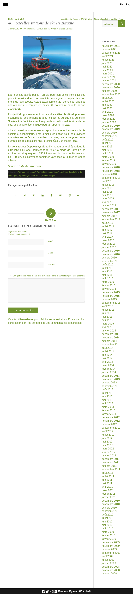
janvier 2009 (109, 563)
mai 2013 (107, 400)
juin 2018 (107, 188)
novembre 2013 (111, 379)
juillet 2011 (108, 476)
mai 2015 (107, 316)
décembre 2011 (111, 459)
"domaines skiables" (27, 172)
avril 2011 (107, 486)
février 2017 (108, 243)
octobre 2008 (109, 573)
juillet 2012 (108, 434)
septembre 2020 (111, 94)
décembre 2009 (111, 542)
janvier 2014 (109, 372)
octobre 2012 (109, 424)
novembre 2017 (111, 212)
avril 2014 (107, 361)
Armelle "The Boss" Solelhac (62, 29)
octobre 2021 (109, 49)
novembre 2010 (111, 504)
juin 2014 (107, 354)
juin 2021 (107, 63)
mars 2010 (108, 532)
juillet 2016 (108, 268)
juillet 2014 (108, 351)
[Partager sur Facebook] (16, 195)
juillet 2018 (108, 184)
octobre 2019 (109, 132)
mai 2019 (107, 150)
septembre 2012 (111, 427)
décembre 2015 (111, 292)
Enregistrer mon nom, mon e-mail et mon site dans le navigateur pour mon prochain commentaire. (49, 277)
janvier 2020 (109, 122)
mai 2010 (107, 525)
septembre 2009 (111, 552)
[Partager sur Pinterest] (34, 195)
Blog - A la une (16, 18)
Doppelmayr (34, 146)
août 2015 (107, 306)
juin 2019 (107, 146)
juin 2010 (107, 521)
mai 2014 (107, 358)
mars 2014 (108, 365)
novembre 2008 (111, 570)
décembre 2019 (111, 125)
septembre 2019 (111, 136)
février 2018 (108, 202)
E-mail (51, 253)
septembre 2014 (111, 344)
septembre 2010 (111, 511)
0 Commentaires (26, 29)
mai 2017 (107, 233)
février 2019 (108, 160)
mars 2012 (108, 448)
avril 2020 (107, 111)
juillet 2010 (108, 518)
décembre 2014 (111, 334)
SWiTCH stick (42, 29)
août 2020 (107, 97)
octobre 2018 (109, 174)
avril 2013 (107, 403)
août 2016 (107, 264)
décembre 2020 (111, 84)
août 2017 (107, 223)
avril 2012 (107, 445)
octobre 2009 (109, 549)
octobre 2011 (109, 466)
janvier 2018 (109, 205)
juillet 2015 (108, 309)
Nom (50, 241)
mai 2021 (107, 66)
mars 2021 (108, 73)
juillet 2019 (108, 143)
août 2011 (107, 472)
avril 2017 (107, 236)
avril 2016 (107, 278)
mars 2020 (108, 115)
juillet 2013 (108, 393)
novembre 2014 (111, 337)
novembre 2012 (111, 420)
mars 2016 (108, 281)
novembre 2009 (111, 545)
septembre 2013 (111, 386)
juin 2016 (107, 271)
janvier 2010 (109, 539)
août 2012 (107, 431)
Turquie (44, 94)
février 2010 (108, 535)
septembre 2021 (111, 52)
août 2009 (107, 556)
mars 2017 (108, 240)
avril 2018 (107, 195)
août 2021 (107, 56)
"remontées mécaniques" (48, 172)
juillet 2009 (108, 559)
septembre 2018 (111, 177)
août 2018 (107, 181)
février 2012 (108, 452)
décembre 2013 (111, 375)
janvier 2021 (109, 80)
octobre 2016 (109, 257)
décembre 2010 (111, 500)
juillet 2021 (108, 59)
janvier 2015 (109, 330)
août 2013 (107, 389)
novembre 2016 (111, 254)
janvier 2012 (109, 455)
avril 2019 (107, 153)
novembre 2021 (111, 46)
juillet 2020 (108, 101)
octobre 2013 (109, 382)
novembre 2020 (111, 87)
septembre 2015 (111, 302)
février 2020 (108, 118)
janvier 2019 (109, 164)
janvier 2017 (109, 247)
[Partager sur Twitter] (25, 195)
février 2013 (108, 410)
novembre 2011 (111, 462)
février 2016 (108, 285)
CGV (81, 591)
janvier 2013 (109, 414)
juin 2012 (107, 438)
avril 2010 (107, 528)
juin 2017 (107, 230)
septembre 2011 (111, 469)
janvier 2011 (109, 497)
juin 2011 (107, 479)
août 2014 (107, 348)
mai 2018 (107, 191)
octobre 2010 (109, 507)
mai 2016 (107, 275)
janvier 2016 (109, 288)
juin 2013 (107, 396)
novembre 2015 (111, 295)
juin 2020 (107, 104)
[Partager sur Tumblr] (52, 195)
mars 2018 (108, 198)
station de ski (35, 175)
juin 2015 (107, 313)
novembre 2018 (111, 170)
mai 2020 (107, 108)
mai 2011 (107, 483)
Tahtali (75, 150)
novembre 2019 (111, 129)
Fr (121, 5)
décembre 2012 (111, 417)
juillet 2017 (108, 226)
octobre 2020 (109, 91)
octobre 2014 (109, 341)
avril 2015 (107, 320)
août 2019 (107, 139)
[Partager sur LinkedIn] (43, 195)
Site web (51, 264)
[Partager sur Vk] (60, 195)
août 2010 (107, 514)
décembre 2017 (111, 209)
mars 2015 (108, 323)
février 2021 (108, 77)
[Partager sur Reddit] (69, 195)
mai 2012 (107, 441)
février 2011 (108, 493)
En (127, 5)
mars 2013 (108, 407)
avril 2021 (107, 70)
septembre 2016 (111, 261)
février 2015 (108, 327)
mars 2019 (108, 157)
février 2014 (108, 368)
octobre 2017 (109, 216)
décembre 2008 (111, 566)
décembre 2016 (111, 250)
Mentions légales (67, 591)
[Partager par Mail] (78, 195)
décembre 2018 (111, 167)
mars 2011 (108, 490)
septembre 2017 (111, 219)
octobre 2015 (109, 299)
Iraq (43, 121)
